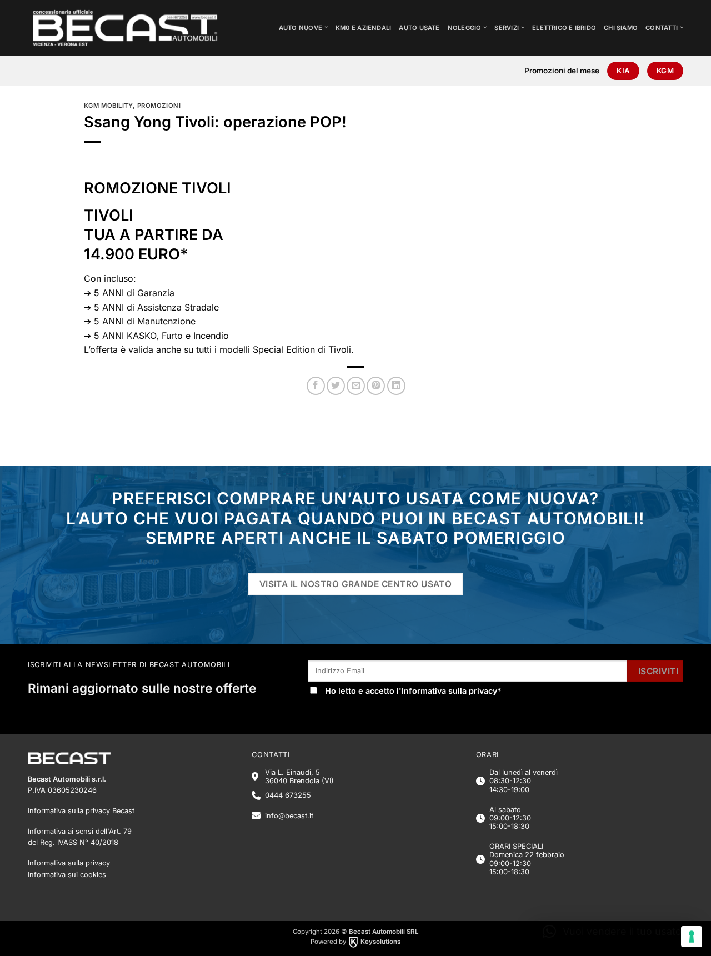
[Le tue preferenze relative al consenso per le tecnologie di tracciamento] (691, 936)
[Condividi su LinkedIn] (396, 386)
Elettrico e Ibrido (564, 28)
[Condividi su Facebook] (316, 386)
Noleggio (465, 28)
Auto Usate (419, 28)
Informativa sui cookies (67, 874)
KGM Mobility (108, 105)
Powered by (355, 941)
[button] (614, 931)
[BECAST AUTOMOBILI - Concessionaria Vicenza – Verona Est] (133, 28)
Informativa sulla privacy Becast (81, 811)
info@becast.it (289, 816)
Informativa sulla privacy (449, 690)
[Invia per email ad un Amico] (356, 386)
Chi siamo (621, 28)
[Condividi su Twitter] (336, 386)
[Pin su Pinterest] (376, 386)
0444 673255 (288, 795)
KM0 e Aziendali (363, 28)
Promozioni (159, 105)
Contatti (661, 28)
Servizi (506, 28)
